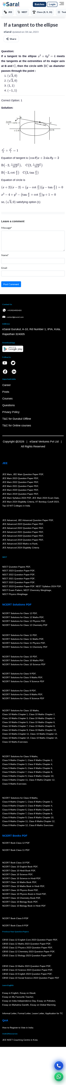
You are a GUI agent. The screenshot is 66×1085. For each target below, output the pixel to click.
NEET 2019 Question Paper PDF (18, 586)
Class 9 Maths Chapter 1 (14, 760)
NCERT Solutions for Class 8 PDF (19, 690)
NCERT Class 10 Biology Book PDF (19, 902)
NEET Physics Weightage (15, 594)
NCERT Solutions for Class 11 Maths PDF (22, 639)
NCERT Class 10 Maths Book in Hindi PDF (23, 886)
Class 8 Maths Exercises (41, 825)
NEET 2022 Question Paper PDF (18, 574)
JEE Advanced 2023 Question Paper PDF (22, 524)
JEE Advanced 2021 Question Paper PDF (22, 532)
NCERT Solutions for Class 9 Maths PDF (22, 677)
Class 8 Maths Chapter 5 (14, 809)
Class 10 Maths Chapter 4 (41, 718)
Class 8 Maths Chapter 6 (40, 809)
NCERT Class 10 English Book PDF (19, 867)
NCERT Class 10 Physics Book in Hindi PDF (24, 894)
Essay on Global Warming (43, 1005)
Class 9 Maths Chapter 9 (14, 776)
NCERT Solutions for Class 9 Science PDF (23, 681)
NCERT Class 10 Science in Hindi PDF (21, 878)
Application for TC (54, 1013)
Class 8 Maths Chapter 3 (14, 806)
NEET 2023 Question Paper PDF (18, 571)
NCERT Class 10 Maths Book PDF (19, 882)
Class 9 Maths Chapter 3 (14, 764)
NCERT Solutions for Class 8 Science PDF (23, 698)
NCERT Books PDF (14, 835)
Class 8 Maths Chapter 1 (14, 802)
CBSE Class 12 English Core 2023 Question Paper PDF (29, 940)
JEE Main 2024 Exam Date (45, 498)
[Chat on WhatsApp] (58, 1076)
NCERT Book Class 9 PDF (15, 918)
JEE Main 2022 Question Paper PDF (20, 482)
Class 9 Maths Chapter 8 (40, 772)
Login (52, 4)
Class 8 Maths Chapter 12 (41, 821)
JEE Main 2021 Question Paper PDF (20, 486)
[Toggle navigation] (61, 4)
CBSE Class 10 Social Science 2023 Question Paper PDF (30, 978)
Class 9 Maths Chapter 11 (15, 780)
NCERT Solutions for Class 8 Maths (19, 798)
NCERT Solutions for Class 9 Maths (19, 756)
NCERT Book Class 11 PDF (16, 850)
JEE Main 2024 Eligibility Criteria (18, 502)
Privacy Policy (10, 412)
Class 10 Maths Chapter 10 (42, 730)
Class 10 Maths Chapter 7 (15, 726)
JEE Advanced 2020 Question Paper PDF (22, 536)
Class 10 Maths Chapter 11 (15, 734)
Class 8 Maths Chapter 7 (14, 813)
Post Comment (11, 284)
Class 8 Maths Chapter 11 (15, 821)
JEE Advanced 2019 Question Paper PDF (22, 540)
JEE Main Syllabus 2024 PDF (16, 498)
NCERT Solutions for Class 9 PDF (19, 673)
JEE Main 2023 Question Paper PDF (20, 478)
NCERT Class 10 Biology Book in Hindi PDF (24, 906)
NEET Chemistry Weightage (37, 590)
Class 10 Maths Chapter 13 (15, 738)
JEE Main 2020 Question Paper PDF (20, 490)
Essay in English (10, 993)
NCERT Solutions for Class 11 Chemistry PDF (24, 647)
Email (4, 267)
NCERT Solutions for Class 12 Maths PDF (22, 617)
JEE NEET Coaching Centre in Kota (20, 1040)
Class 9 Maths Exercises (14, 784)
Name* (5, 255)
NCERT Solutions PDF (16, 604)
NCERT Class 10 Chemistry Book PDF (21, 898)
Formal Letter (24, 1013)
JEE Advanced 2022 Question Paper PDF (22, 528)
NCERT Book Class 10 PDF (16, 863)
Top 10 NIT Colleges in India (16, 505)
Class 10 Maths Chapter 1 (15, 714)
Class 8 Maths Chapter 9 (14, 817)
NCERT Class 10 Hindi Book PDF (18, 870)
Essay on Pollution (46, 1001)
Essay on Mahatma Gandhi (15, 1005)
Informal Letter (9, 1013)
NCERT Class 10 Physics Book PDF (20, 890)
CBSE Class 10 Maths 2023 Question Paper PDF (26, 966)
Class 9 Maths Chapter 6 (40, 768)
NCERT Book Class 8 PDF (15, 925)
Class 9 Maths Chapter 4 (40, 764)
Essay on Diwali (27, 993)
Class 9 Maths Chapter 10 (40, 776)
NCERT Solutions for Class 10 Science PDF (24, 664)
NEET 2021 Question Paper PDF (18, 578)
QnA (5, 1020)
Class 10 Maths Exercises (15, 742)
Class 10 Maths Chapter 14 (43, 738)
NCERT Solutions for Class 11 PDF (19, 635)
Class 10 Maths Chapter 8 (41, 726)
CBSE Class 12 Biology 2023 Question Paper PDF (27, 955)
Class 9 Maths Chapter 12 (41, 780)
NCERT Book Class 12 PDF (16, 843)
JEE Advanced (9, 520)
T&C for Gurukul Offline (16, 418)
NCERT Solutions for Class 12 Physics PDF (23, 621)
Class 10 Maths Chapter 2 (41, 714)
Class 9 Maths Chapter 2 (40, 760)
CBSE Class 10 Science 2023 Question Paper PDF (27, 970)
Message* (6, 227)
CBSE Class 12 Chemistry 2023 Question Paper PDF (28, 951)
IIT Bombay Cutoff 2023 (47, 502)
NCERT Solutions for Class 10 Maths (20, 710)
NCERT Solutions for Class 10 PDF (19, 656)
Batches (39, 4)
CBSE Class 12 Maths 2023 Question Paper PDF (26, 944)
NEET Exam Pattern (12, 590)
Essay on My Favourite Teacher (17, 997)
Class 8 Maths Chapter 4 (40, 806)
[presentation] (46, 56)
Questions (8, 405)
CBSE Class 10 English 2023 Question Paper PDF (27, 974)
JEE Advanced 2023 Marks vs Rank (19, 544)
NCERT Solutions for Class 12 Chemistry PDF (25, 625)
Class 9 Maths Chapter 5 (14, 768)
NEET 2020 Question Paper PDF (18, 582)
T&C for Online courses (16, 425)
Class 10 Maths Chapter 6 (41, 722)
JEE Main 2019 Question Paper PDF (20, 494)
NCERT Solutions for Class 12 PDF (19, 613)
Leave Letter (38, 1013)
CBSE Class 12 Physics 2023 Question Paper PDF (27, 947)
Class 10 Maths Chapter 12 (43, 734)
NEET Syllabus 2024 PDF (48, 586)
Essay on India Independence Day (19, 1001)
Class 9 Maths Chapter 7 (14, 772)
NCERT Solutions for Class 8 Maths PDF (22, 694)
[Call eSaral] (58, 1065)
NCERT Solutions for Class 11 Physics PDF (23, 643)
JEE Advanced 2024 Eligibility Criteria (20, 548)
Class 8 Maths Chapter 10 (40, 817)
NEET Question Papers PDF (16, 567)
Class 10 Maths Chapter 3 (15, 718)
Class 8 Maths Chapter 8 (40, 813)
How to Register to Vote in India (17, 1028)
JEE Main (7, 474)
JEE (5, 463)
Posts (5, 391)
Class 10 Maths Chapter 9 (15, 730)
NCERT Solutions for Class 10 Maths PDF (22, 660)
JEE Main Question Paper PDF (28, 474)
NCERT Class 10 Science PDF (17, 874)
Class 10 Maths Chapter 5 (15, 722)
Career (6, 385)
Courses (7, 398)
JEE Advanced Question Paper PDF (35, 520)
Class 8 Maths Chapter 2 (40, 802)
